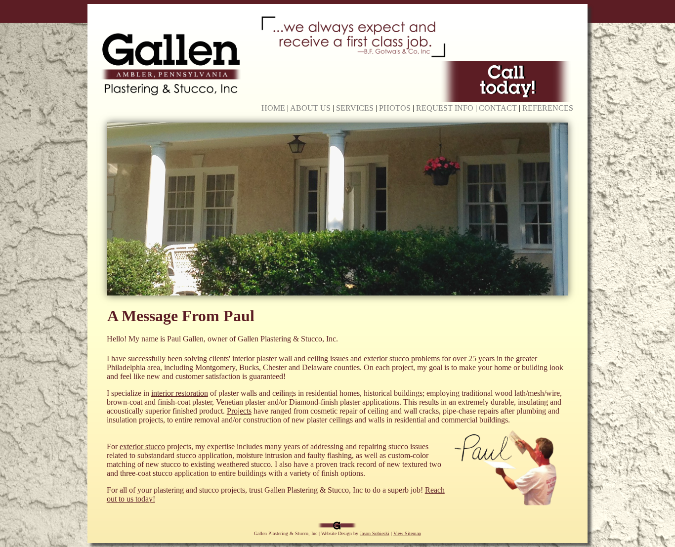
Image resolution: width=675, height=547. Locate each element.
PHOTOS (395, 108)
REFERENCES (547, 108)
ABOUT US (310, 108)
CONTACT (498, 108)
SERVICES (355, 108)
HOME (273, 108)
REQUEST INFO (444, 108)
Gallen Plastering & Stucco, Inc (285, 533)
